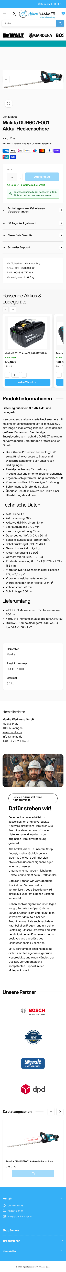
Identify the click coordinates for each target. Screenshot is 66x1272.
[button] (4, 14)
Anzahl (10, 169)
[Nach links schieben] (6, 79)
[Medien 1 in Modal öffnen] (33, 79)
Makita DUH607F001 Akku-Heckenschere (29, 1161)
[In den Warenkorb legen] (33, 1173)
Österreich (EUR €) (48, 4)
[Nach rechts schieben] (59, 79)
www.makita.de (12, 732)
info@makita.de (12, 736)
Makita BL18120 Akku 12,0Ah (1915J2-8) (26, 353)
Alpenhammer (28, 1267)
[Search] (60, 23)
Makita (10, 116)
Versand (17, 143)
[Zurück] (5, 43)
